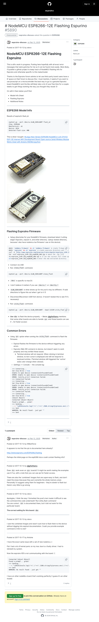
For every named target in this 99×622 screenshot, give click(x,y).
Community (50, 610)
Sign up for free (15, 596)
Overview (12, 19)
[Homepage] (49, 4)
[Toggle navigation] (5, 4)
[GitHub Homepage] (42, 615)
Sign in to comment (22, 599)
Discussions (42, 19)
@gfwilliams (53, 316)
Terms (21, 610)
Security (35, 610)
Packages (70, 19)
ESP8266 (56, 35)
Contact (64, 610)
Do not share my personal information (49, 612)
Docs (57, 610)
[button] (67, 42)
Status (42, 610)
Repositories (27, 19)
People (82, 19)
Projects (56, 19)
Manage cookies (74, 610)
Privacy (27, 610)
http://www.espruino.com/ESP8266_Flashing (24, 453)
